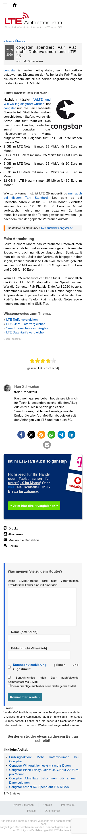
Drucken (14, 528)
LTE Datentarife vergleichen (26, 332)
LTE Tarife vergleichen (22, 319)
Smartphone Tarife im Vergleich (28, 328)
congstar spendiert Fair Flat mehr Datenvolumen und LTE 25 (46, 51)
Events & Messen (23, 805)
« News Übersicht (16, 41)
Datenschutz (52, 810)
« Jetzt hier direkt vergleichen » (34, 505)
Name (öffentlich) (24, 632)
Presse (31, 810)
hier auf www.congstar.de (57, 228)
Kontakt (47, 805)
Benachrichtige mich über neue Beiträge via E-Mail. (43, 686)
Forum (13, 546)
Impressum (68, 805)
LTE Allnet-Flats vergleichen (26, 324)
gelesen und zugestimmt (46, 667)
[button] (21, 435)
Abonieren (15, 534)
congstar (10, 70)
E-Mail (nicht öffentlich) (29, 648)
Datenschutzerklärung (30, 664)
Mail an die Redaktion (23, 540)
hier (11, 487)
